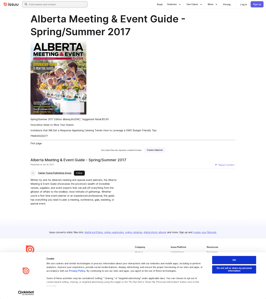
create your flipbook (204, 232)
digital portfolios (94, 232)
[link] (160, 4)
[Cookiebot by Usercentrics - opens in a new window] (26, 293)
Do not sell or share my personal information (234, 269)
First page (36, 143)
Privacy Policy (77, 271)
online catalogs (133, 232)
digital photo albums (155, 232)
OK (234, 260)
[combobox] (57, 4)
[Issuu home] (11, 4)
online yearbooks (114, 232)
